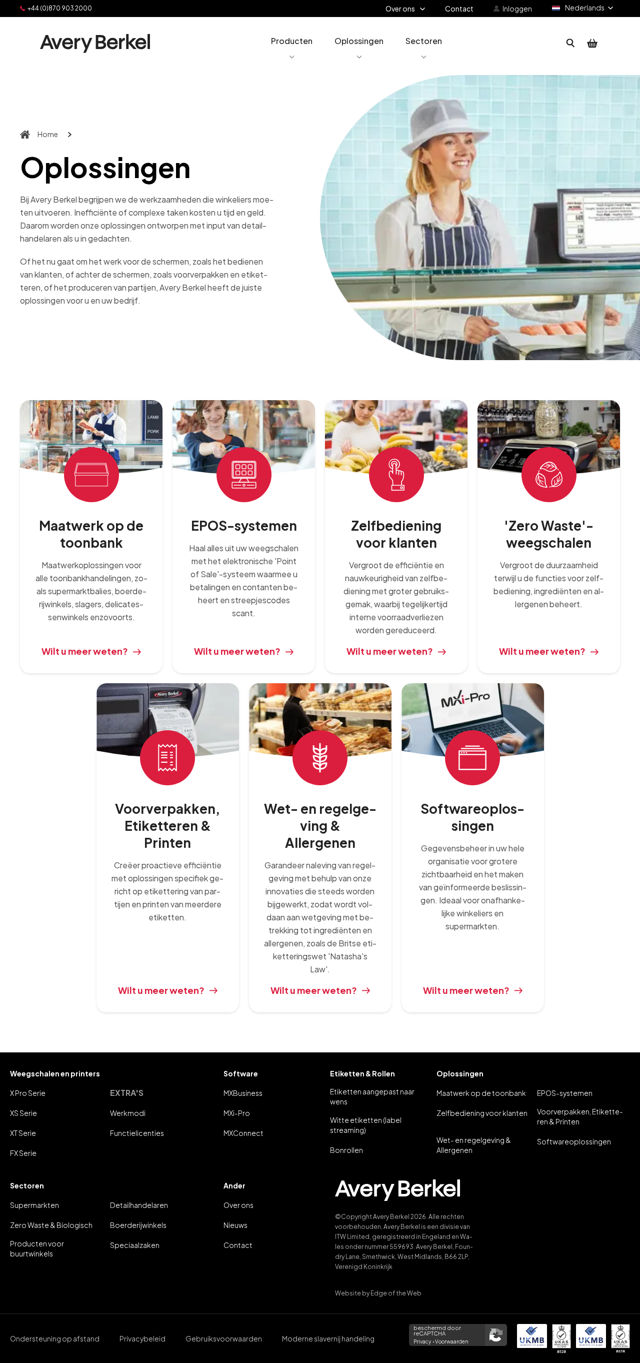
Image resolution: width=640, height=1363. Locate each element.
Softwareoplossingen (574, 1141)
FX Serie (23, 1152)
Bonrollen (346, 1149)
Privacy (422, 1341)
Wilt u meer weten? (85, 651)
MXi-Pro (237, 1112)
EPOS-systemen (564, 1092)
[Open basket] (592, 43)
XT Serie (23, 1132)
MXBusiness (243, 1092)
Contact (238, 1244)
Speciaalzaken (135, 1244)
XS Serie (23, 1112)
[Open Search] (570, 43)
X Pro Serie (28, 1092)
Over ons (239, 1204)
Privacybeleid (143, 1338)
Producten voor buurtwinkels (37, 1248)
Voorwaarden (451, 1341)
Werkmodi (128, 1112)
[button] (291, 43)
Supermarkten (34, 1204)
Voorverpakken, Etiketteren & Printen (580, 1116)
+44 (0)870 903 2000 (60, 8)
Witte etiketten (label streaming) (366, 1124)
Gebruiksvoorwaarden (224, 1338)
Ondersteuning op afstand (55, 1338)
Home (48, 134)
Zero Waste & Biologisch (51, 1224)
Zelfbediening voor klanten (482, 1112)
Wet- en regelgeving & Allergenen (473, 1144)
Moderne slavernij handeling (328, 1338)
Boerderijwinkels (138, 1224)
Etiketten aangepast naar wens (372, 1096)
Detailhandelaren (139, 1204)
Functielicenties (137, 1132)
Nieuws (236, 1224)
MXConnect (244, 1132)
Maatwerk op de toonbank (481, 1092)
